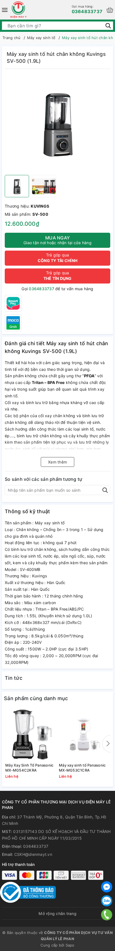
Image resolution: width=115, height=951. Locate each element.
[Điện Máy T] (18, 9)
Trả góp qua (57, 258)
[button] (107, 743)
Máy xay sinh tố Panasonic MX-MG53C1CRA (82, 767)
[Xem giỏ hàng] (110, 10)
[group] (57, 123)
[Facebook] (106, 886)
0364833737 (87, 9)
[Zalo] (106, 900)
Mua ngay (57, 240)
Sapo (70, 945)
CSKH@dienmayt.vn (33, 854)
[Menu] (5, 9)
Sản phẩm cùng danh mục (36, 698)
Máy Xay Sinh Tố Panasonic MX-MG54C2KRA (29, 767)
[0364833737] (106, 914)
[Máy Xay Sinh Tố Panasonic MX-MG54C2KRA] (30, 734)
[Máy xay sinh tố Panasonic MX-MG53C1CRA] (84, 734)
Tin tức (13, 678)
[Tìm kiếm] (108, 25)
